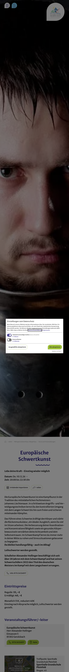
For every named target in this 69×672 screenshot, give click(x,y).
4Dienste (15, 341)
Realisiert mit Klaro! (56, 351)
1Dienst (15, 336)
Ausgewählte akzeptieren (17, 347)
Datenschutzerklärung (35, 330)
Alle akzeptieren (54, 347)
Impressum (46, 330)
